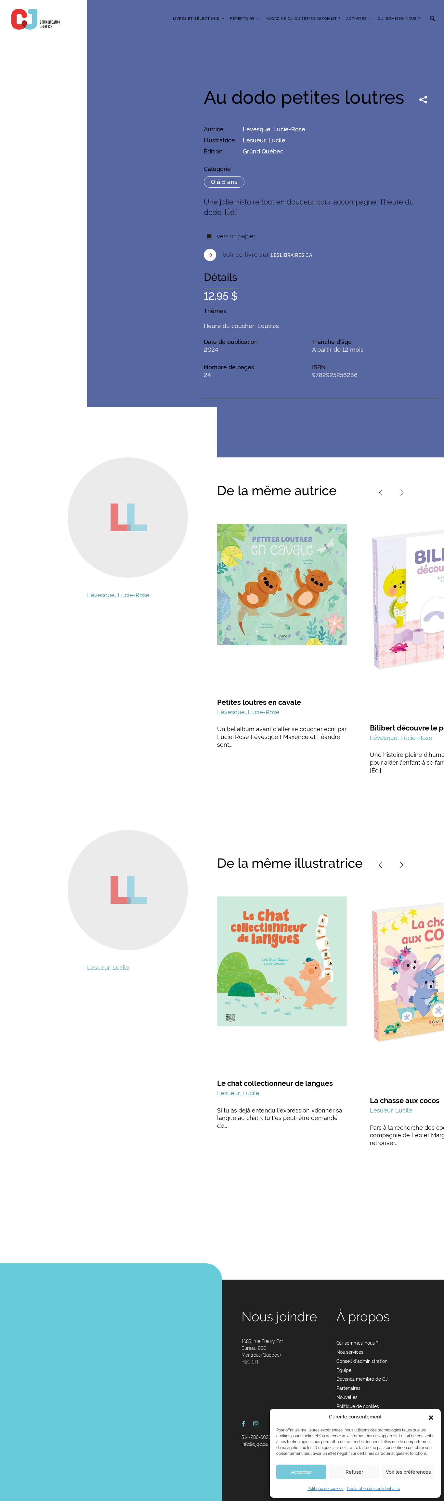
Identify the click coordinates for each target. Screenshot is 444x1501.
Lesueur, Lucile (264, 140)
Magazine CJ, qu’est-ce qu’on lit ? (303, 19)
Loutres (268, 326)
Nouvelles (347, 1397)
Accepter (301, 1472)
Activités (356, 19)
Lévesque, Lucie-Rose (274, 129)
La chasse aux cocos (404, 1100)
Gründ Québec (263, 151)
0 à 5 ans (224, 181)
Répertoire (242, 19)
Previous (380, 492)
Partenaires (348, 1388)
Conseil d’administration (361, 1361)
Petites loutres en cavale (259, 702)
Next (401, 492)
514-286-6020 (256, 1437)
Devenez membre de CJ (362, 1379)
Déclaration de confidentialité (373, 1488)
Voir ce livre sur (267, 254)
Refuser (354, 1472)
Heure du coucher (229, 326)
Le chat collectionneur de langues (275, 1083)
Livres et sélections (196, 19)
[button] (431, 1417)
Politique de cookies (325, 1488)
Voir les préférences (408, 1472)
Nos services (349, 1352)
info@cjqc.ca (255, 1444)
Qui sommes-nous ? (399, 19)
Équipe (343, 1370)
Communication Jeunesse (35, 19)
